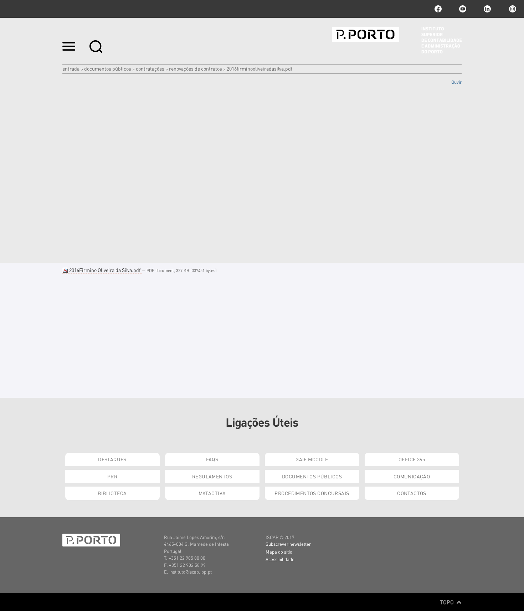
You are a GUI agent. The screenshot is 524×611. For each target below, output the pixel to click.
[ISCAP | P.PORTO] (397, 40)
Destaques (112, 459)
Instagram (511, 8)
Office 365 (412, 459)
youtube (462, 8)
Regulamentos (212, 476)
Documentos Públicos (107, 68)
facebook (438, 8)
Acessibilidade (280, 559)
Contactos (411, 493)
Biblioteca (112, 493)
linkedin (487, 8)
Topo (447, 602)
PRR (112, 476)
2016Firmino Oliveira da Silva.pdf (105, 270)
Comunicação (412, 476)
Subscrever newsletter (288, 544)
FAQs (212, 459)
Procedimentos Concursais (311, 493)
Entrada (70, 68)
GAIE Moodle (312, 459)
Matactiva (212, 493)
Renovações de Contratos (195, 68)
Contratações (150, 68)
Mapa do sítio (279, 552)
